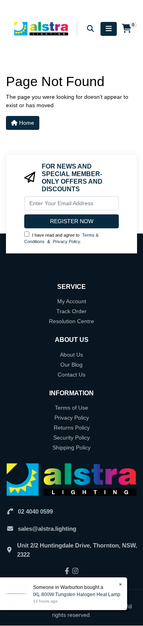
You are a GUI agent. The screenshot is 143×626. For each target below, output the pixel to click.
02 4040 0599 (35, 511)
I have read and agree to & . (61, 238)
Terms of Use (71, 407)
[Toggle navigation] (108, 29)
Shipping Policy (71, 447)
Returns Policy (72, 427)
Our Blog (71, 364)
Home (25, 123)
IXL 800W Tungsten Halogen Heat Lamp (76, 594)
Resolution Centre (71, 321)
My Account (71, 301)
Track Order (71, 311)
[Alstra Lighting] (41, 28)
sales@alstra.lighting (47, 528)
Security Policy (71, 437)
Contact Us (71, 374)
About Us (71, 354)
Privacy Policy (66, 241)
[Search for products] (90, 29)
